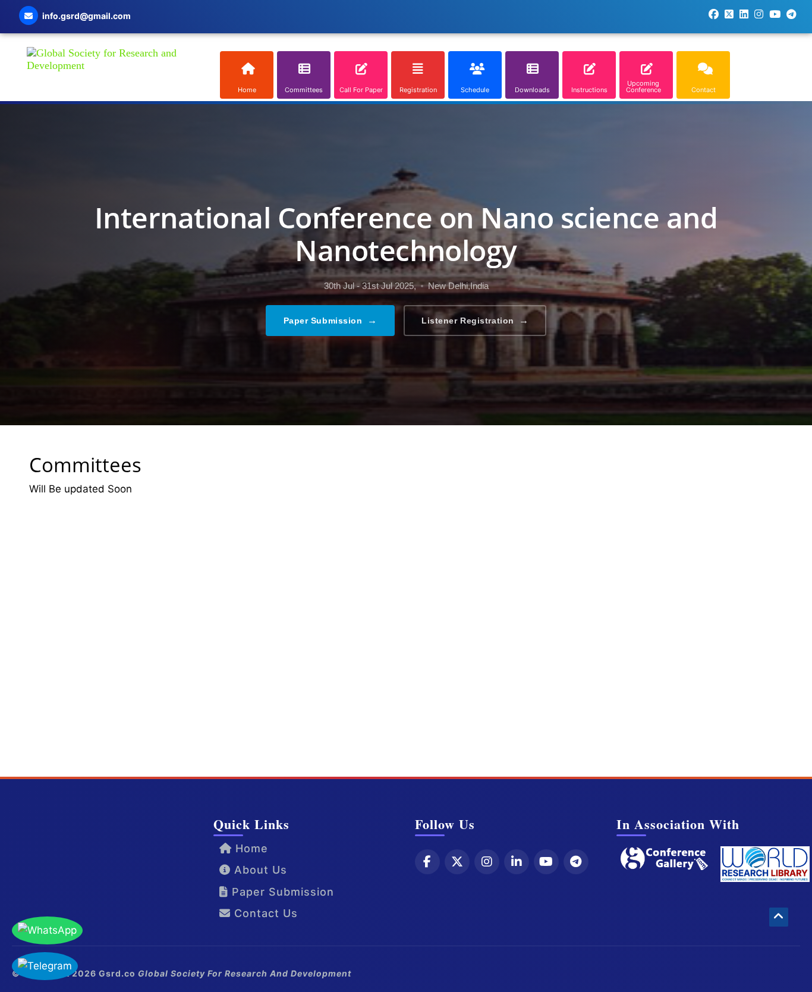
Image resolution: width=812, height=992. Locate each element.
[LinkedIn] (516, 861)
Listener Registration (474, 320)
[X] (457, 861)
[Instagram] (486, 861)
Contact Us (264, 913)
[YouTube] (546, 861)
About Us (259, 870)
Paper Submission (330, 320)
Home (250, 848)
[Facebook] (427, 861)
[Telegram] (576, 861)
